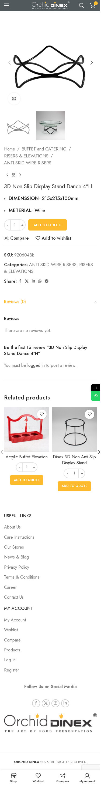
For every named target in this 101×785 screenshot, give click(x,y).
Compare (12, 640)
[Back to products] (14, 175)
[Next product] (20, 175)
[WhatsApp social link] (40, 281)
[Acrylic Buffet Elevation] (26, 429)
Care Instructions (19, 537)
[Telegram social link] (46, 281)
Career (10, 587)
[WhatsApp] (96, 396)
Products (12, 650)
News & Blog (16, 557)
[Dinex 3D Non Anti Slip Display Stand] (74, 429)
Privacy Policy (16, 567)
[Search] (81, 5)
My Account (15, 620)
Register (11, 670)
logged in (36, 365)
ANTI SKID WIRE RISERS (27, 163)
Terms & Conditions (21, 577)
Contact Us (14, 597)
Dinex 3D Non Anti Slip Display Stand (74, 460)
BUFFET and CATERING (44, 149)
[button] (9, 62)
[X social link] (26, 281)
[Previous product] (7, 175)
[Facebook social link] (20, 281)
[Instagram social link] (55, 703)
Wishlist (11, 630)
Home (9, 149)
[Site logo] (50, 5)
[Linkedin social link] (33, 281)
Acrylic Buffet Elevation (27, 457)
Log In (10, 660)
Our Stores (14, 547)
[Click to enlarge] (14, 99)
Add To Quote (47, 225)
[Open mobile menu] (6, 5)
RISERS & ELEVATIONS (26, 156)
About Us (12, 527)
